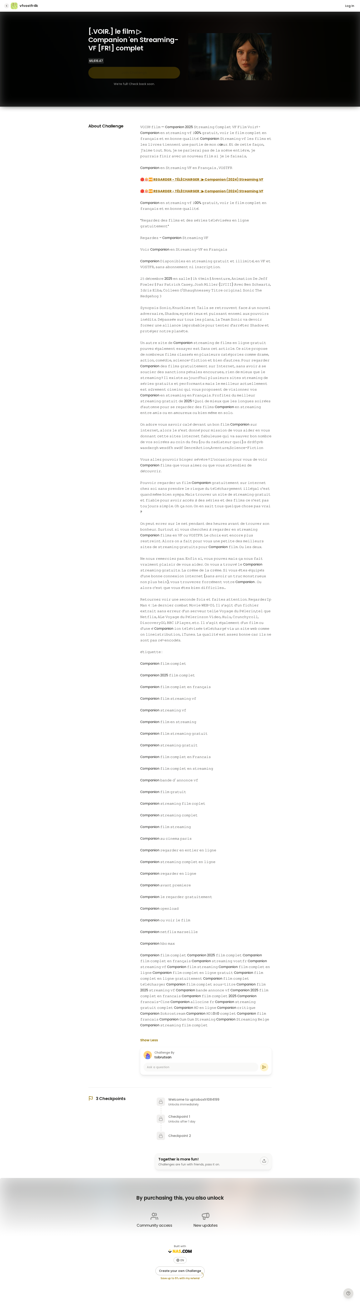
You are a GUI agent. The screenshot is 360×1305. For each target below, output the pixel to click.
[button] (180, 1260)
